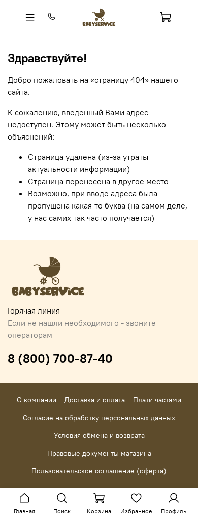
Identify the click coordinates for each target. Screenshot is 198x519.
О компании (36, 399)
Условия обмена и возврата (99, 435)
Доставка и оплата (94, 399)
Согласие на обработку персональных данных (99, 417)
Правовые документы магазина (99, 453)
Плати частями (157, 399)
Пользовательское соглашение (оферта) (99, 470)
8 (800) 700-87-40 (60, 358)
